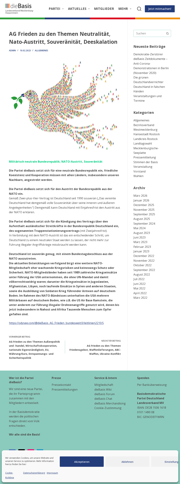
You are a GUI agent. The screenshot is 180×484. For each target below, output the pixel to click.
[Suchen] (139, 9)
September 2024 (144, 223)
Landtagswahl (142, 143)
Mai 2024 (139, 228)
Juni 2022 (139, 284)
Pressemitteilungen (65, 389)
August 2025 (141, 219)
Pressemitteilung (144, 157)
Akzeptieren (81, 461)
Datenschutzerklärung (34, 472)
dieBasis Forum (104, 394)
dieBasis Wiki (103, 389)
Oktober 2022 (142, 265)
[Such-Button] (167, 33)
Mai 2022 (139, 288)
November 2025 (144, 210)
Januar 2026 (141, 200)
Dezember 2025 (143, 205)
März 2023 (140, 242)
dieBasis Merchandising (110, 403)
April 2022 (140, 293)
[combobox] (149, 33)
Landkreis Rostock (145, 139)
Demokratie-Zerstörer (148, 54)
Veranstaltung (142, 167)
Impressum (52, 472)
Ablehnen (127, 461)
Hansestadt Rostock (146, 134)
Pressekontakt (61, 385)
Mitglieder (104, 8)
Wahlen (138, 176)
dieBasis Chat (103, 399)
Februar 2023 (142, 247)
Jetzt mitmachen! (159, 9)
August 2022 (141, 274)
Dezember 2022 (143, 256)
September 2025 (144, 214)
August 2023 (141, 233)
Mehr (123, 8)
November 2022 (144, 261)
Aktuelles (77, 8)
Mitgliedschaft (103, 385)
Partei (54, 8)
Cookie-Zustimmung (107, 408)
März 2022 (140, 298)
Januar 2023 (141, 251)
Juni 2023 (139, 237)
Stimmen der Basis (145, 162)
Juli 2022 (138, 279)
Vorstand (139, 171)
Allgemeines (41, 50)
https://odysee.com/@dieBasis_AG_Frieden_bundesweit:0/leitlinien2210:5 (56, 323)
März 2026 (140, 196)
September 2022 (144, 270)
